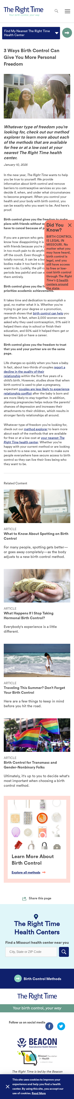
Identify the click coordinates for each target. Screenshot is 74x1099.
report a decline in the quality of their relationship (34, 372)
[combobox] (4, 33)
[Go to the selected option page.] (66, 33)
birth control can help (48, 313)
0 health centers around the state (57, 284)
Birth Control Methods (42, 979)
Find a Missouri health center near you (37, 942)
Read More (39, 1093)
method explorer (36, 429)
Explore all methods (26, 872)
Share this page (40, 898)
